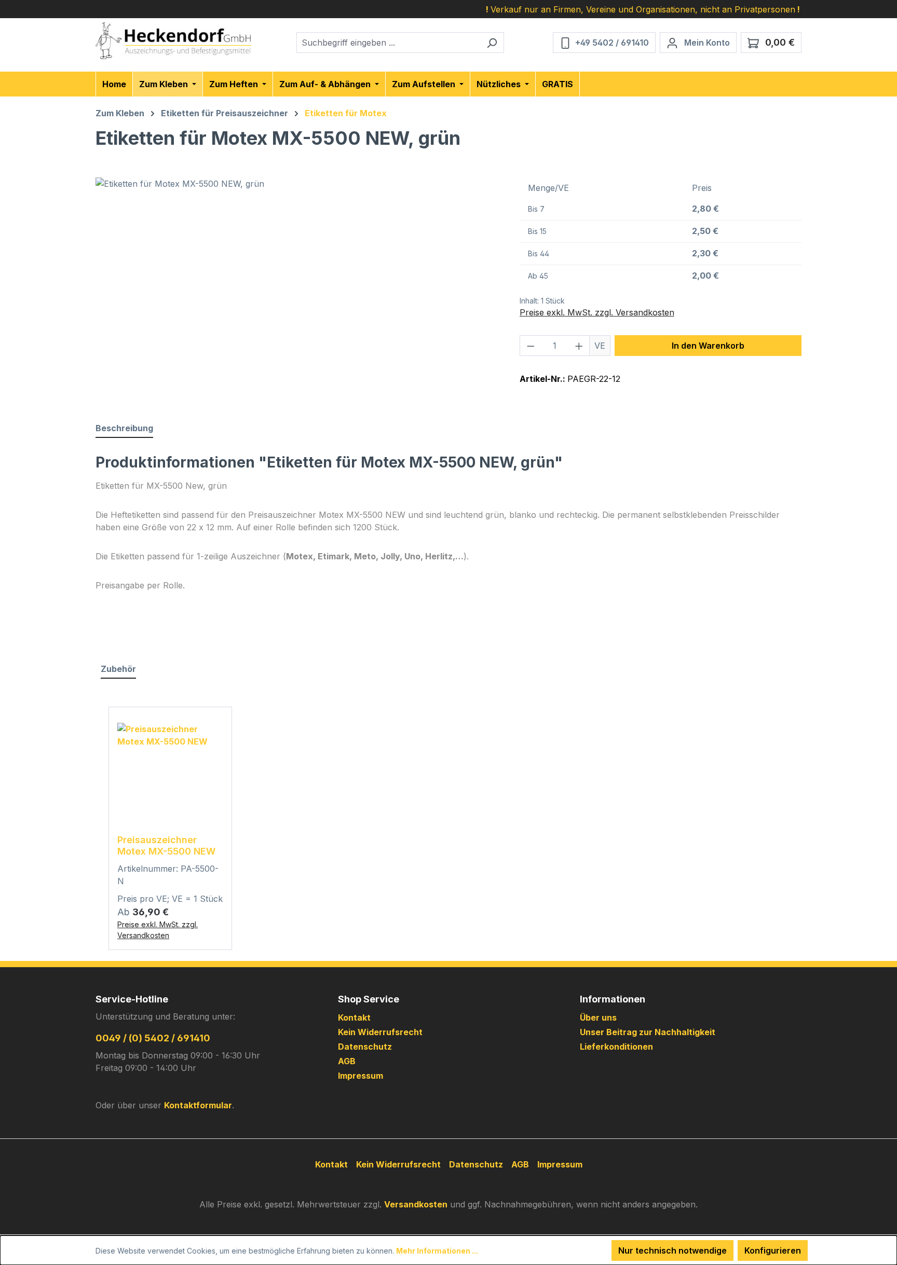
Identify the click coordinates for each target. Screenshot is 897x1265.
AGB (347, 1061)
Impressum (360, 1075)
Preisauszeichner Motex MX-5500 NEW (166, 845)
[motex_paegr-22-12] (297, 289)
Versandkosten (415, 1204)
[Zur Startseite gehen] (173, 40)
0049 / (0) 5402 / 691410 (153, 1038)
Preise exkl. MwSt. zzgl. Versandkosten (597, 312)
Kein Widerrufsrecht (380, 1032)
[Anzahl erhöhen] (579, 345)
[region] (297, 289)
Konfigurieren (772, 1250)
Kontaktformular (198, 1105)
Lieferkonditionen (616, 1046)
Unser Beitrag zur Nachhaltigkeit (647, 1032)
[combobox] (388, 42)
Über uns (598, 1017)
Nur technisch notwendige (672, 1250)
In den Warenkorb (708, 345)
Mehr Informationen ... (437, 1250)
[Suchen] (492, 42)
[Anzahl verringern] (530, 345)
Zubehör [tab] (118, 669)
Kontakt (354, 1017)
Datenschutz (365, 1046)
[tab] (124, 428)
